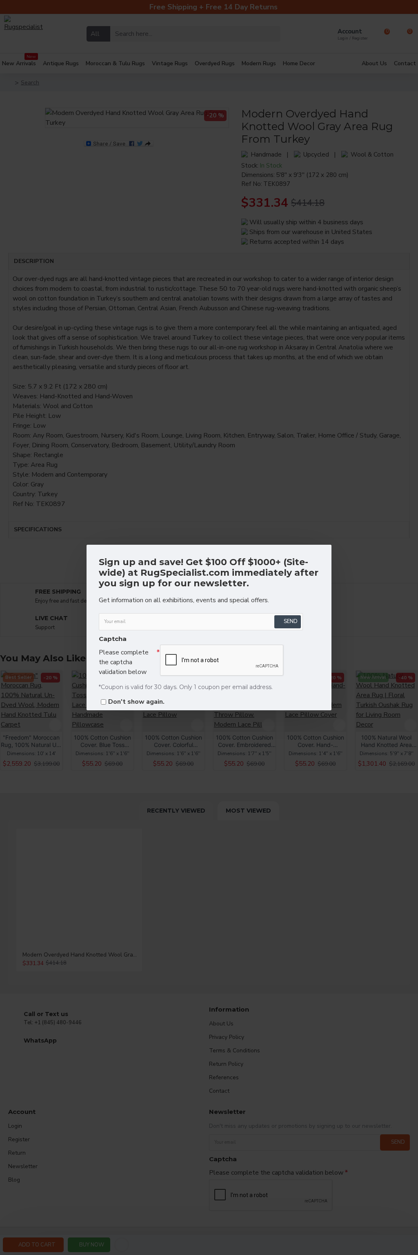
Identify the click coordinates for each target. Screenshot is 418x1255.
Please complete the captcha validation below (124, 662)
